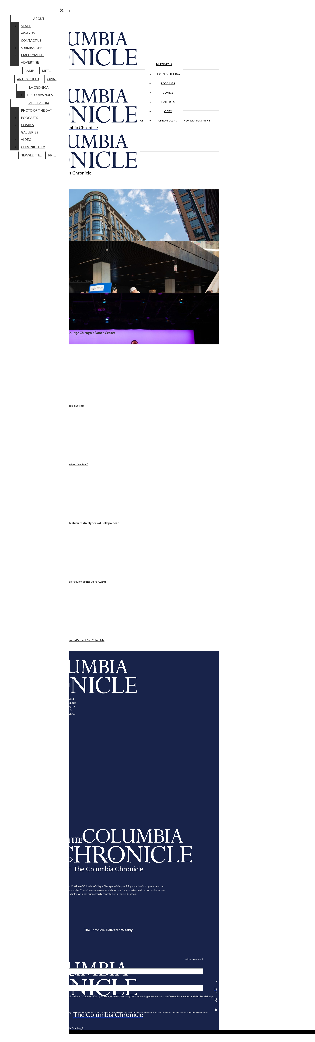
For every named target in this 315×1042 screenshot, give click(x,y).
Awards (28, 33)
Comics (168, 92)
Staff (26, 26)
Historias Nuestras (44, 95)
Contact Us (31, 40)
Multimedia (164, 64)
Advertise (30, 62)
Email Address (14, 966)
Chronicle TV (167, 120)
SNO (71, 1028)
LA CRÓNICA (38, 87)
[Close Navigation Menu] (62, 10)
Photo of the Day (168, 74)
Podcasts (168, 83)
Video (168, 111)
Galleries (168, 101)
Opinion (54, 79)
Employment (32, 55)
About (38, 19)
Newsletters (193, 120)
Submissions (31, 48)
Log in (80, 1028)
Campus (31, 71)
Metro (48, 71)
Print (206, 120)
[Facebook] (215, 981)
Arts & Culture (30, 79)
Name (9, 982)
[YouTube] (215, 1010)
